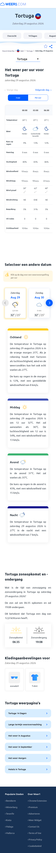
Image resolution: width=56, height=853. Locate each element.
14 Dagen (32, 35)
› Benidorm (10, 800)
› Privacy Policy (35, 839)
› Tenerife (9, 813)
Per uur (38, 97)
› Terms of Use (34, 833)
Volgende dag (42, 89)
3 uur (18, 97)
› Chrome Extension (37, 800)
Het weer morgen (17, 758)
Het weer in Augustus (19, 735)
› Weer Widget (34, 820)
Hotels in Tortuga (17, 769)
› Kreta (8, 820)
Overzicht (12, 35)
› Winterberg (11, 807)
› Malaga (9, 826)
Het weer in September (20, 746)
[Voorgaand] (5, 302)
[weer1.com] (13, 4)
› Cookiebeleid (34, 846)
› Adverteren (34, 813)
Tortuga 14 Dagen (17, 713)
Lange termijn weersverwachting (25, 724)
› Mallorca (10, 833)
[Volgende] (49, 302)
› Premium (33, 807)
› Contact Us (33, 826)
